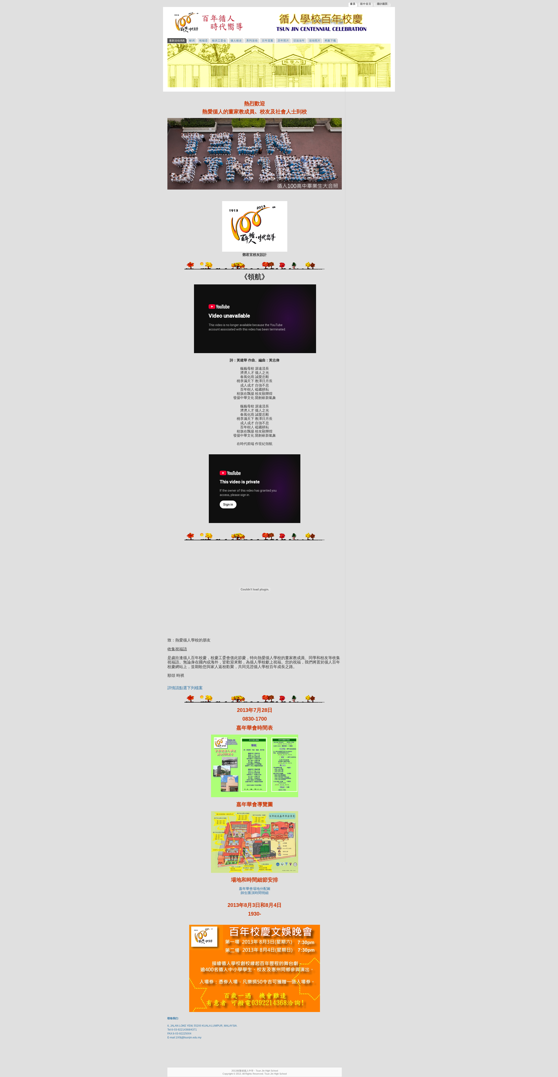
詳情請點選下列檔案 (185, 688)
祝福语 (203, 40)
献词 (192, 40)
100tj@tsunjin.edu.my (188, 1037)
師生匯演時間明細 (255, 893)
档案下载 (330, 40)
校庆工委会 (219, 40)
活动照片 (314, 40)
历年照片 (283, 40)
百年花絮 (267, 40)
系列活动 (252, 40)
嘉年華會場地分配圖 (254, 889)
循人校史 (236, 40)
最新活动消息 (177, 40)
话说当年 (299, 40)
